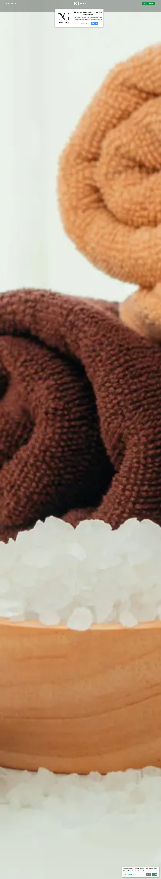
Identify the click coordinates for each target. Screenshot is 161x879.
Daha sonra (84, 23)
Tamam (154, 874)
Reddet (148, 874)
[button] (11, 3)
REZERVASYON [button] (148, 3)
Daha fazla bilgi (127, 874)
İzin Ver (94, 23)
